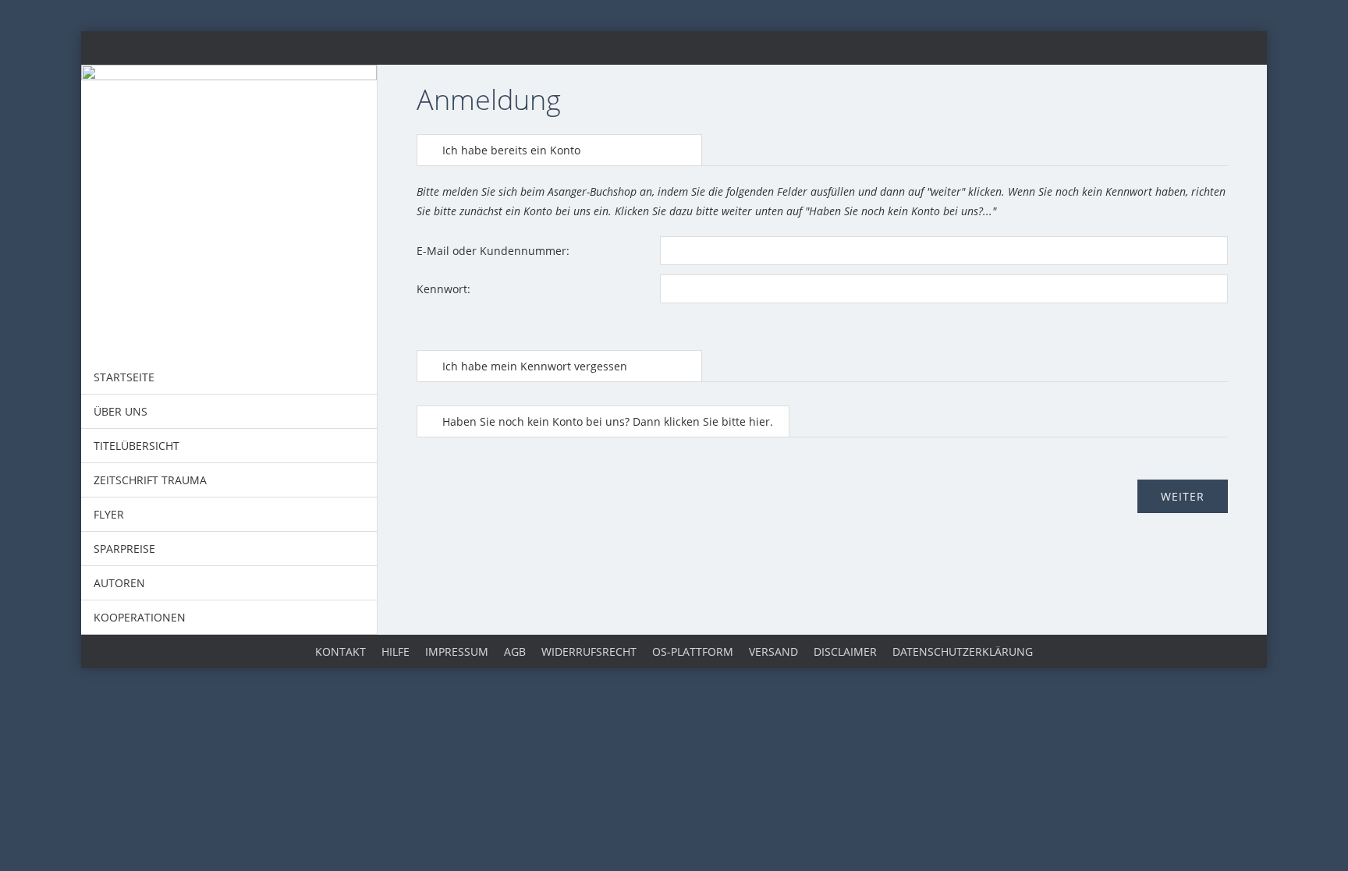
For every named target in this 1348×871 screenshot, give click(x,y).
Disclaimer (845, 651)
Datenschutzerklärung (962, 651)
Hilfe (395, 651)
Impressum (456, 651)
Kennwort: (443, 288)
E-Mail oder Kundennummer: (493, 250)
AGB (515, 651)
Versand (773, 651)
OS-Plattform (692, 651)
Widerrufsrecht (589, 651)
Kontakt (340, 651)
